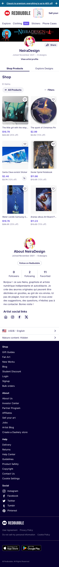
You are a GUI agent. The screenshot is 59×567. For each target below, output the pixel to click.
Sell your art (9, 417)
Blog (4, 366)
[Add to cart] (24, 178)
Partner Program (11, 408)
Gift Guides (8, 352)
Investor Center (10, 403)
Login (5, 376)
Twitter (11, 500)
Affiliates (7, 412)
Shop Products (15, 68)
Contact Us (8, 473)
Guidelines (7, 459)
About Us (7, 398)
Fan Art (6, 357)
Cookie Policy (43, 534)
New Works (8, 361)
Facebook (12, 495)
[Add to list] (25, 99)
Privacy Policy (26, 530)
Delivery (6, 444)
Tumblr (11, 505)
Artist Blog (8, 427)
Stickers (36, 23)
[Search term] (39, 13)
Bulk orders (8, 385)
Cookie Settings (11, 478)
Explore (6, 23)
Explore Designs (44, 68)
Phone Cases (50, 23)
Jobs (5, 422)
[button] (30, 3)
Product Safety (10, 464)
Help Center (8, 454)
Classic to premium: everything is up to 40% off (30, 3)
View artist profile (29, 59)
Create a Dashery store (14, 432)
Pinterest (12, 510)
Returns (6, 449)
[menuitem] (6, 23)
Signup (6, 381)
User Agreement (9, 530)
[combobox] (38, 13)
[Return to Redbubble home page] (17, 13)
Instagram (12, 491)
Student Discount (11, 371)
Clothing (20, 23)
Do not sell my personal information (18, 534)
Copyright (7, 468)
